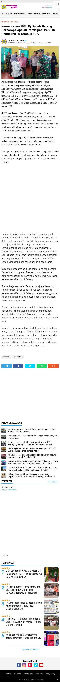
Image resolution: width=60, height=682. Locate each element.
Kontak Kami (28, 674)
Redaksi (8, 674)
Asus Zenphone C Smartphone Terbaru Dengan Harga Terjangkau (23, 636)
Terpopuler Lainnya (30, 649)
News (30, 14)
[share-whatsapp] (42, 366)
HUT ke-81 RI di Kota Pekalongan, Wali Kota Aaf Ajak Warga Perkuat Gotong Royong (23, 621)
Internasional (20, 14)
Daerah (9, 14)
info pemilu (14, 22)
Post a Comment (9, 490)
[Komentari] (53, 366)
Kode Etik (39, 674)
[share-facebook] (18, 366)
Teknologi (46, 14)
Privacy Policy (49, 674)
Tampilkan (52, 482)
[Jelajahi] (56, 4)
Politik (37, 14)
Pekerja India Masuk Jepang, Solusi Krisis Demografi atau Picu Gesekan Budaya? (24, 605)
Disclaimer (17, 674)
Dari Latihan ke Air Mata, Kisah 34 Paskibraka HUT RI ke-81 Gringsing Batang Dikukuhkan (24, 573)
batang (56, 14)
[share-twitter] (30, 366)
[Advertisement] (30, 198)
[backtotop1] (57, 679)
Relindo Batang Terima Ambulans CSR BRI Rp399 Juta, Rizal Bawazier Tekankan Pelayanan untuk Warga (23, 591)
